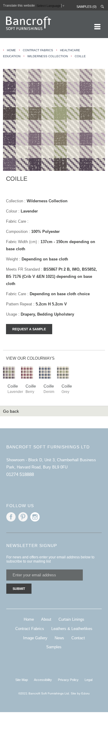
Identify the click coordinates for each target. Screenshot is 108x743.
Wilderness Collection (47, 56)
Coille (80, 56)
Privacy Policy (68, 680)
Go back (11, 411)
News (59, 638)
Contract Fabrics (38, 50)
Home (29, 619)
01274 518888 (20, 474)
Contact (78, 638)
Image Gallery (35, 638)
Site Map (21, 680)
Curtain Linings (71, 619)
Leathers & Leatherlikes (71, 628)
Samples (54, 647)
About (46, 619)
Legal (88, 680)
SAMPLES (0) (86, 6)
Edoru (85, 693)
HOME (11, 50)
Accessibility (43, 680)
